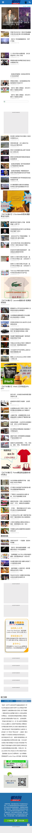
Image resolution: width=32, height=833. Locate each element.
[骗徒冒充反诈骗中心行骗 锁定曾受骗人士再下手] (5, 224)
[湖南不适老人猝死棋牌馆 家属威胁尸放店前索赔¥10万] (5, 438)
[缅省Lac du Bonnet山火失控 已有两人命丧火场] (5, 359)
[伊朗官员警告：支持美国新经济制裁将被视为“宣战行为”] (5, 83)
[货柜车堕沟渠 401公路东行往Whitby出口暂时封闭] (5, 145)
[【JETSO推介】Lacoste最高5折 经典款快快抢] (16, 287)
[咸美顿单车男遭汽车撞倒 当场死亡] (5, 403)
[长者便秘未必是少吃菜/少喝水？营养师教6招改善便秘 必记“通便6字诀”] (5, 410)
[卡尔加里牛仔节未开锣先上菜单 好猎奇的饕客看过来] (5, 352)
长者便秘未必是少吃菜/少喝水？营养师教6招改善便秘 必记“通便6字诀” (20, 410)
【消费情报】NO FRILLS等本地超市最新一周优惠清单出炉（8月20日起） (20, 556)
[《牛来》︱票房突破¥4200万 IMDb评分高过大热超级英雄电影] (5, 510)
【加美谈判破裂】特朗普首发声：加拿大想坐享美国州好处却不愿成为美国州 (20, 173)
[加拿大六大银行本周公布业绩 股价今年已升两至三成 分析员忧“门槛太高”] (5, 259)
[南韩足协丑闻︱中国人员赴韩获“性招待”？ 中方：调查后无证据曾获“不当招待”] (5, 503)
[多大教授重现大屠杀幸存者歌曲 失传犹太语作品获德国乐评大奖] (5, 186)
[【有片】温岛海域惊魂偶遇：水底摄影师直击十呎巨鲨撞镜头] (5, 549)
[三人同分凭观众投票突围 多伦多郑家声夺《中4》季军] (5, 55)
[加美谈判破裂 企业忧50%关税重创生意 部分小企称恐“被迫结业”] (5, 424)
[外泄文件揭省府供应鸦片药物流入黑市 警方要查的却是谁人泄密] (5, 331)
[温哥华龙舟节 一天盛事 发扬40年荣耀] (5, 542)
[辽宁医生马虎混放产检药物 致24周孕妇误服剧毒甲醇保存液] (5, 489)
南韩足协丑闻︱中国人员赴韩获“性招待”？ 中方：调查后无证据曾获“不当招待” (20, 503)
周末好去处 (4, 536)
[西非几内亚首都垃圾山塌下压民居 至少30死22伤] (5, 152)
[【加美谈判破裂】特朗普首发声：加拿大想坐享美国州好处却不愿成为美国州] (5, 173)
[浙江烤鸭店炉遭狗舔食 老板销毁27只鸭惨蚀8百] (5, 431)
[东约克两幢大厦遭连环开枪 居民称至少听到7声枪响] (5, 482)
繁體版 (29, 6)
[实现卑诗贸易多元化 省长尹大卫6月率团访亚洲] (5, 324)
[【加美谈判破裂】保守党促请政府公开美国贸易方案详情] (5, 166)
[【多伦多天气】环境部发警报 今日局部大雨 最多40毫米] (5, 238)
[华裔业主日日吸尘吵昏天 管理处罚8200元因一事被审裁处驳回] (5, 345)
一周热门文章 (23, 701)
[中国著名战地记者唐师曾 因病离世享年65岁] (5, 531)
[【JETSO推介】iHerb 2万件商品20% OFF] (16, 374)
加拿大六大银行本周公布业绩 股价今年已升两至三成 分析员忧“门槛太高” (20, 259)
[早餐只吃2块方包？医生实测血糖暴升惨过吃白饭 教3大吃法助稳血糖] (5, 34)
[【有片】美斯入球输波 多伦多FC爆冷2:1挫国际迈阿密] (5, 90)
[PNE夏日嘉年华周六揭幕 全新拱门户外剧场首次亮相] (5, 563)
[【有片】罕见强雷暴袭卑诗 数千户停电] (5, 41)
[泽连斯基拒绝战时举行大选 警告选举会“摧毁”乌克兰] (5, 231)
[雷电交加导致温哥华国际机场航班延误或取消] (5, 159)
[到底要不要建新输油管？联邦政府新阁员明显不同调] (5, 338)
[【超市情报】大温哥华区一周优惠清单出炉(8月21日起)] (5, 570)
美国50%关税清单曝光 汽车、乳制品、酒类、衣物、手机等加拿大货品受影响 (20, 445)
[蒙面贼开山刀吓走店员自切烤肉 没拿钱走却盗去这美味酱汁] (5, 310)
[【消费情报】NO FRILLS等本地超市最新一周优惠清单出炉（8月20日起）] (5, 556)
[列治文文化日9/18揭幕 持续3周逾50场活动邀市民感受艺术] (5, 577)
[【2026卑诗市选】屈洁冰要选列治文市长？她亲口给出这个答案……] (5, 245)
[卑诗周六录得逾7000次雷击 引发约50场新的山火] (5, 138)
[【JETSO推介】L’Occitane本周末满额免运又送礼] (16, 201)
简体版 (24, 6)
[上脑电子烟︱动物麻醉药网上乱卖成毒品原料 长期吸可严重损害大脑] (5, 417)
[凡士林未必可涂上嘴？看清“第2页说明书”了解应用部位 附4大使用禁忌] (5, 517)
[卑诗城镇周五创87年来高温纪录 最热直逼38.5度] (5, 179)
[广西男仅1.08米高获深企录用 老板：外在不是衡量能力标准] (5, 496)
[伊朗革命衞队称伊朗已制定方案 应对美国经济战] (5, 62)
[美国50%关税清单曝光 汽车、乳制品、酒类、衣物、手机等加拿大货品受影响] (5, 445)
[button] (29, 2)
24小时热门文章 (8, 701)
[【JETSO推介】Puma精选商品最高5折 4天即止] (16, 460)
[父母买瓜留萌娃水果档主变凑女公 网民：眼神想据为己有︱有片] (5, 524)
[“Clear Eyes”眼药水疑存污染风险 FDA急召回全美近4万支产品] (5, 272)
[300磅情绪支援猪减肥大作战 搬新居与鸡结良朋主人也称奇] (5, 317)
